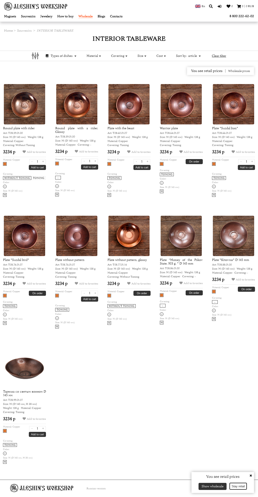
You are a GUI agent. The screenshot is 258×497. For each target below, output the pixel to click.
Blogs (101, 16)
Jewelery (46, 16)
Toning (38, 178)
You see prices (207, 71)
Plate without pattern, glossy (127, 260)
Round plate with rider (19, 128)
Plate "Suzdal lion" (225, 128)
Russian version (96, 488)
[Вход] (220, 6)
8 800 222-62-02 (242, 16)
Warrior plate (169, 128)
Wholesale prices (239, 71)
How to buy (65, 16)
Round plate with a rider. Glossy (76, 130)
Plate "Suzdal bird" (16, 260)
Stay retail (238, 486)
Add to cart (37, 167)
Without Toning (17, 178)
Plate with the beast (120, 128)
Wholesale (85, 16)
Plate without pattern (69, 260)
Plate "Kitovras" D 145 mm (230, 260)
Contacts (116, 16)
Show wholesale (213, 486)
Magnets (10, 16)
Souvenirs (28, 16)
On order (194, 161)
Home (8, 31)
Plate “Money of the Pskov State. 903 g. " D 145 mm (181, 262)
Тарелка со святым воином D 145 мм (24, 393)
